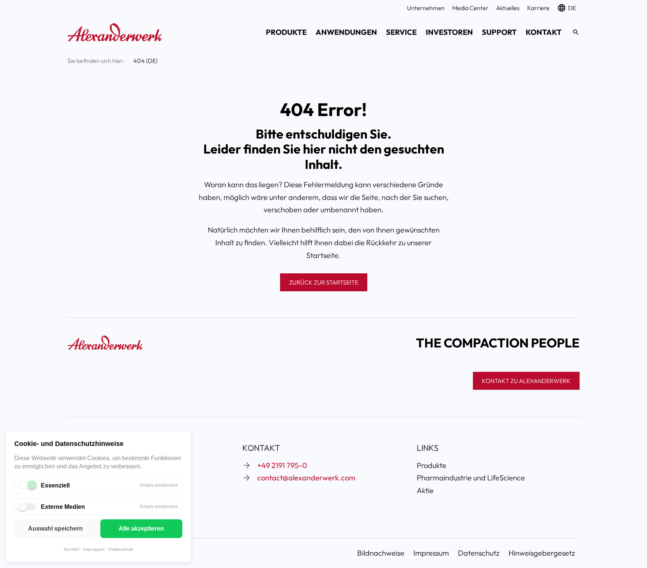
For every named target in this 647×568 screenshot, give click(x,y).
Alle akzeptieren (141, 528)
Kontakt (71, 549)
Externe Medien (63, 507)
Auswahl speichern (55, 528)
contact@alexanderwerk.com (306, 477)
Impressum (93, 549)
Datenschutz (120, 549)
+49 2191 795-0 (282, 465)
